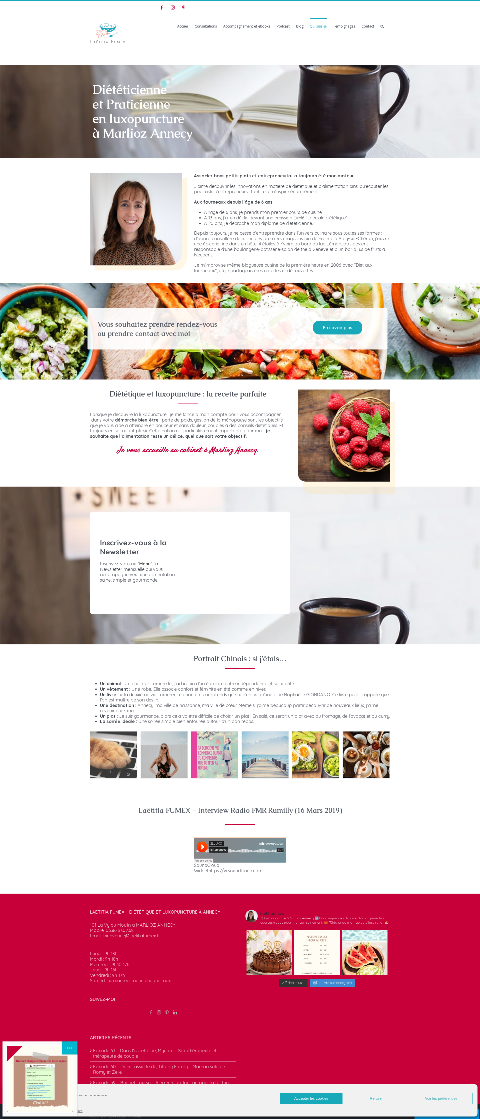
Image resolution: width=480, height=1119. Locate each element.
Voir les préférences (441, 1098)
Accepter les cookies (311, 1098)
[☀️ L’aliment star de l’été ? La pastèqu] (365, 952)
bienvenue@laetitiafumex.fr (131, 936)
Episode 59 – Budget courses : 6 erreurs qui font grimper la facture (161, 1082)
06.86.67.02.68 (120, 930)
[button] (382, 25)
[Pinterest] (167, 1012)
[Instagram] (159, 1012)
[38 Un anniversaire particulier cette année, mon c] (269, 952)
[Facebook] (151, 1012)
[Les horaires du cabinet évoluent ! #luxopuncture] (317, 952)
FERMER (70, 1048)
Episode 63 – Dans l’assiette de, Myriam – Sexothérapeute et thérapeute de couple (154, 1053)
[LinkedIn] (175, 1012)
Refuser (376, 1098)
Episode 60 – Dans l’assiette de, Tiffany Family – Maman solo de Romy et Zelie (159, 1069)
